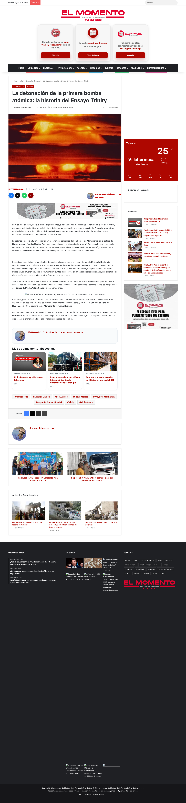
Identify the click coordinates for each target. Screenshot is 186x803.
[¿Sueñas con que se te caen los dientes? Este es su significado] (93, 563)
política (127, 573)
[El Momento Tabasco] (93, 15)
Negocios (95, 68)
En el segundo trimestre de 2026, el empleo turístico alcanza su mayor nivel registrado (157, 232)
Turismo (109, 68)
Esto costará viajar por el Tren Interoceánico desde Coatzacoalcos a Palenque (65, 380)
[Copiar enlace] (31, 195)
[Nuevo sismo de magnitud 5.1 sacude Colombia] (101, 510)
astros (135, 560)
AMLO (127, 560)
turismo (155, 573)
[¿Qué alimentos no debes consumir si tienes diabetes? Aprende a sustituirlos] (111, 565)
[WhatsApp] (24, 195)
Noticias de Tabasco (165, 569)
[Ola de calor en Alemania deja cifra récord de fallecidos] (28, 510)
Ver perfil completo (73, 333)
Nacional (48, 68)
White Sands (87, 402)
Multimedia (136, 68)
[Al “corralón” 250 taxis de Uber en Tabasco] (93, 578)
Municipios (33, 68)
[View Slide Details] (151, 306)
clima (160, 560)
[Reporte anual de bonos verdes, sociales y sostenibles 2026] (135, 257)
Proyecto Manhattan (105, 396)
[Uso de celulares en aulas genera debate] (135, 246)
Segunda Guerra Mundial (49, 402)
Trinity (71, 402)
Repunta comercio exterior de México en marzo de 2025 (100, 378)
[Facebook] (11, 195)
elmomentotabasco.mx (22, 107)
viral (162, 573)
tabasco (146, 573)
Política (81, 68)
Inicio (21, 68)
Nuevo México (81, 396)
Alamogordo (22, 396)
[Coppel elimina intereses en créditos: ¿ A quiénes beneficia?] (74, 578)
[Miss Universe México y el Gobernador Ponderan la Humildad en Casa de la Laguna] (93, 770)
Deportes (121, 68)
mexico (156, 565)
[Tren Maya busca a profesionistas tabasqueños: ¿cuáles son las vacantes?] (74, 769)
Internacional (65, 68)
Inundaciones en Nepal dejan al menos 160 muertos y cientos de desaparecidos (63, 524)
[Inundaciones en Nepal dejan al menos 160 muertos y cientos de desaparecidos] (65, 510)
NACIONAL (140, 569)
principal (137, 573)
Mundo (30, 86)
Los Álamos (62, 396)
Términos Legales (91, 794)
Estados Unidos (42, 396)
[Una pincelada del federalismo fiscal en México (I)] (135, 222)
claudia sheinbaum (147, 560)
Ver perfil (99, 197)
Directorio (103, 794)
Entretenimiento (155, 68)
